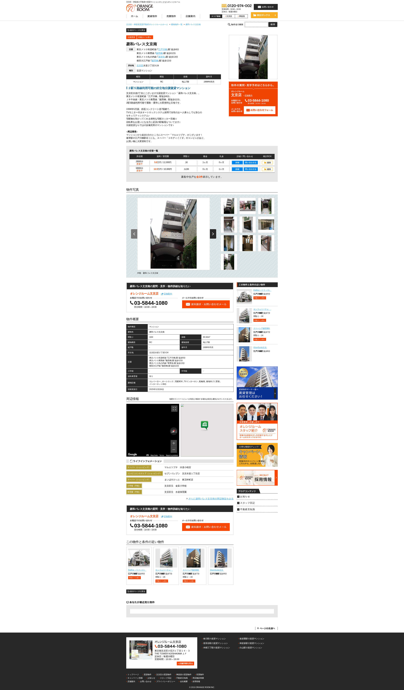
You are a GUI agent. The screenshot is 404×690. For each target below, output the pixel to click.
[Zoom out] (174, 449)
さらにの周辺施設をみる (211, 498)
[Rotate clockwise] (176, 431)
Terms (162, 455)
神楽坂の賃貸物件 (183, 674)
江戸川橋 (162, 49)
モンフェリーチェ (164, 570)
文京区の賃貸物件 (163, 674)
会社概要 (184, 681)
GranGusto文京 (217, 570)
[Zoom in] (174, 443)
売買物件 (200, 674)
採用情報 (196, 681)
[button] (204, 426)
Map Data (154, 455)
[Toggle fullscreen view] (174, 408)
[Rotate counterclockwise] (171, 431)
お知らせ (245, 496)
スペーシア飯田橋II (191, 570)
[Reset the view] (174, 431)
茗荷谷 (161, 57)
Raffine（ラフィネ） (137, 570)
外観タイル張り (145, 37)
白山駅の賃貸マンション (251, 647)
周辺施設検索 (198, 678)
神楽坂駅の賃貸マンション (252, 643)
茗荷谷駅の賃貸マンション (215, 643)
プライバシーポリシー (165, 681)
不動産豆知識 (247, 509)
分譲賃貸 (131, 37)
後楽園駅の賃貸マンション (252, 638)
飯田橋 (159, 53)
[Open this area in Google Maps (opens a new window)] (132, 454)
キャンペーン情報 (135, 678)
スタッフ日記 (247, 503)
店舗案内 (248, 95)
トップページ (133, 674)
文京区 (140, 65)
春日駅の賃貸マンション (214, 638)
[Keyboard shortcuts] (147, 455)
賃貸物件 (147, 674)
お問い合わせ (145, 681)
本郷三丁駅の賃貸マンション (216, 647)
